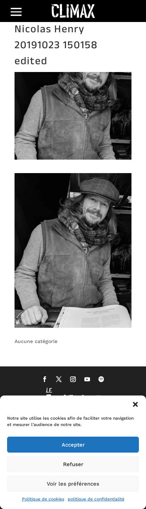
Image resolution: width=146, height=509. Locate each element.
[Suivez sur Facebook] (44, 379)
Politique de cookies (43, 499)
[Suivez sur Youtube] (87, 379)
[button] (135, 404)
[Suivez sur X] (58, 379)
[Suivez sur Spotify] (101, 379)
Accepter (73, 445)
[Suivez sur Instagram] (73, 379)
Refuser (73, 464)
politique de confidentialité (96, 499)
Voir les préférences (73, 484)
